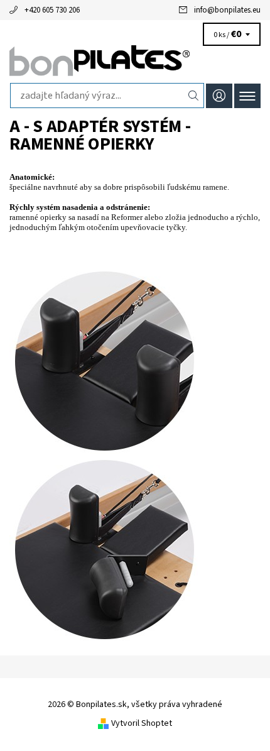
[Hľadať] (193, 95)
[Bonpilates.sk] (135, 61)
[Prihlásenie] (219, 96)
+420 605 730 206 (52, 10)
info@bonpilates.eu (227, 10)
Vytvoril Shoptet (141, 723)
